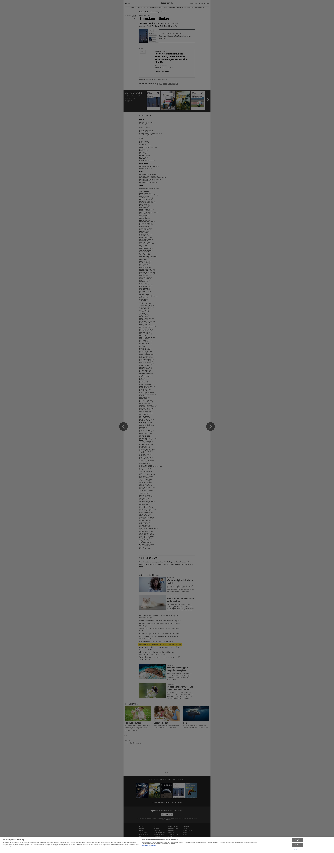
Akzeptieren (298, 840)
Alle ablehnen (298, 845)
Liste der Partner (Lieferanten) (149, 845)
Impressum (119, 846)
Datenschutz (114, 846)
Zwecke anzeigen (298, 849)
